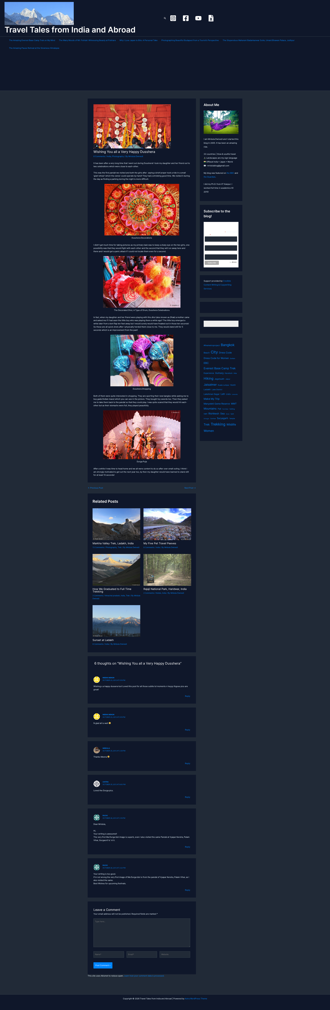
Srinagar (206, 418)
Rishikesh (213, 413)
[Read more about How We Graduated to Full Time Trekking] (116, 570)
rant (205, 414)
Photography (118, 156)
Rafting (232, 409)
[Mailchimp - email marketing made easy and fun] (233, 262)
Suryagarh (222, 418)
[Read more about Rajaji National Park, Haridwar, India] (167, 570)
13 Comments (98, 547)
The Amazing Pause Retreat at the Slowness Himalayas (34, 48)
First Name (209, 244)
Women (209, 430)
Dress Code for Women (216, 358)
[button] (165, 18)
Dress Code (225, 352)
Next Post (190, 488)
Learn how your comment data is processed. (144, 976)
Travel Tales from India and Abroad (70, 29)
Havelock (228, 373)
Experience (209, 373)
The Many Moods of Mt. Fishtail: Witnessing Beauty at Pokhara (87, 40)
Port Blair (225, 409)
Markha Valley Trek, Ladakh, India (113, 543)
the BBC (230, 173)
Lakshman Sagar (212, 394)
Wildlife (231, 424)
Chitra (106, 782)
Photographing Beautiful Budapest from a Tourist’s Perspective (190, 40)
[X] (211, 18)
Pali (219, 409)
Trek (120, 547)
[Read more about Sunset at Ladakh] (116, 621)
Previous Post (95, 488)
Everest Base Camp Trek (220, 368)
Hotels (158, 593)
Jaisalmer (210, 384)
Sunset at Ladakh (103, 640)
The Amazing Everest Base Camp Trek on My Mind (32, 40)
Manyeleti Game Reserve (217, 403)
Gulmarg (219, 373)
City (214, 352)
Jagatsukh (219, 379)
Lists (228, 394)
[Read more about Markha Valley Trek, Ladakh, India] (116, 524)
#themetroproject (212, 345)
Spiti (232, 414)
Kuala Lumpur (223, 385)
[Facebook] (185, 18)
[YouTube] (198, 18)
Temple (232, 418)
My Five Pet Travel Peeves (159, 543)
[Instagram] (173, 18)
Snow (227, 414)
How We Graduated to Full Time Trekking (112, 590)
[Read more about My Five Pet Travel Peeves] (167, 524)
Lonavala (235, 394)
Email (208, 235)
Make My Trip (212, 398)
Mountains (210, 408)
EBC (206, 363)
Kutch (233, 385)
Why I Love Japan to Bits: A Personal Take (138, 40)
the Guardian (209, 177)
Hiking (208, 378)
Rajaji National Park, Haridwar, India (165, 589)
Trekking (218, 424)
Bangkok (227, 345)
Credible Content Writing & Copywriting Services (217, 285)
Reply (187, 696)
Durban (232, 358)
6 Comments (99, 156)
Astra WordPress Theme (196, 998)
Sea (222, 413)
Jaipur (227, 379)
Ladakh (207, 389)
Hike (235, 373)
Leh (223, 393)
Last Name (209, 253)
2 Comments (98, 595)
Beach (207, 352)
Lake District (217, 390)
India (109, 156)
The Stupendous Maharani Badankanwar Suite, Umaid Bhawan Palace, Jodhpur (259, 40)
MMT (234, 403)
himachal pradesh (112, 595)
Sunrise (213, 418)
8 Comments (148, 547)
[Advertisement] (166, 71)
